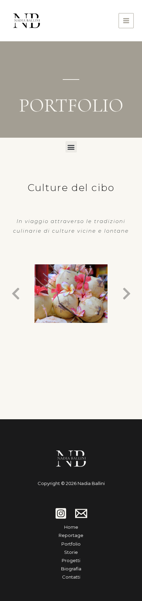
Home (71, 527)
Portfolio (71, 544)
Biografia (71, 568)
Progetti (71, 560)
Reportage (71, 535)
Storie (71, 552)
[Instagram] (61, 513)
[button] (71, 146)
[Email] (81, 513)
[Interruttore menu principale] (126, 21)
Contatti (71, 577)
